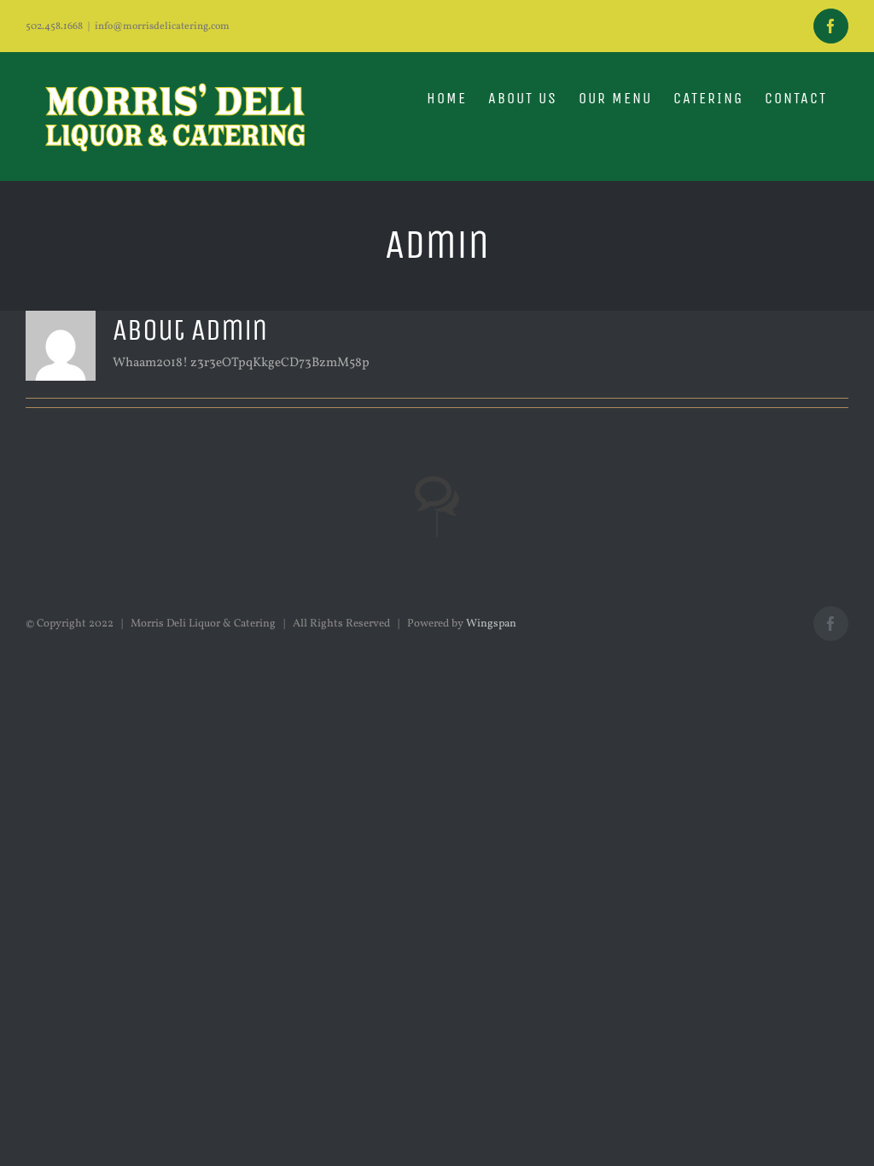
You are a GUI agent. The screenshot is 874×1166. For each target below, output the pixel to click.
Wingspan (491, 624)
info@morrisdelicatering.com (162, 26)
